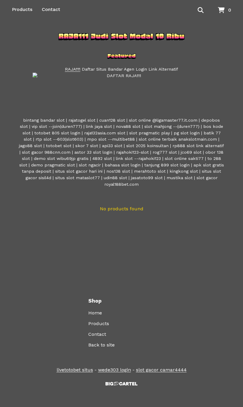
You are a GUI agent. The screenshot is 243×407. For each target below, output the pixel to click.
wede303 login (114, 370)
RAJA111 (72, 69)
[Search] (200, 10)
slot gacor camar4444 (161, 370)
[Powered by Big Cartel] (121, 383)
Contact (51, 9)
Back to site (101, 345)
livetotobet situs (75, 370)
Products (22, 9)
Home (95, 313)
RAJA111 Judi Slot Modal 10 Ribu (121, 36)
